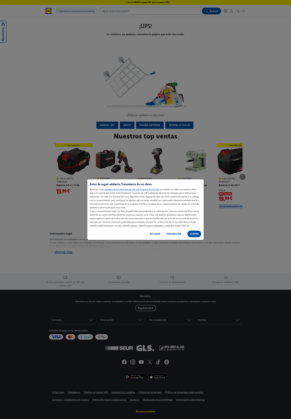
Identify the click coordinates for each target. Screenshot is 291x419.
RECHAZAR (155, 233)
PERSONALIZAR (173, 233)
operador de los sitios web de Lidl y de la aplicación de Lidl (132, 189)
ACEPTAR (194, 233)
